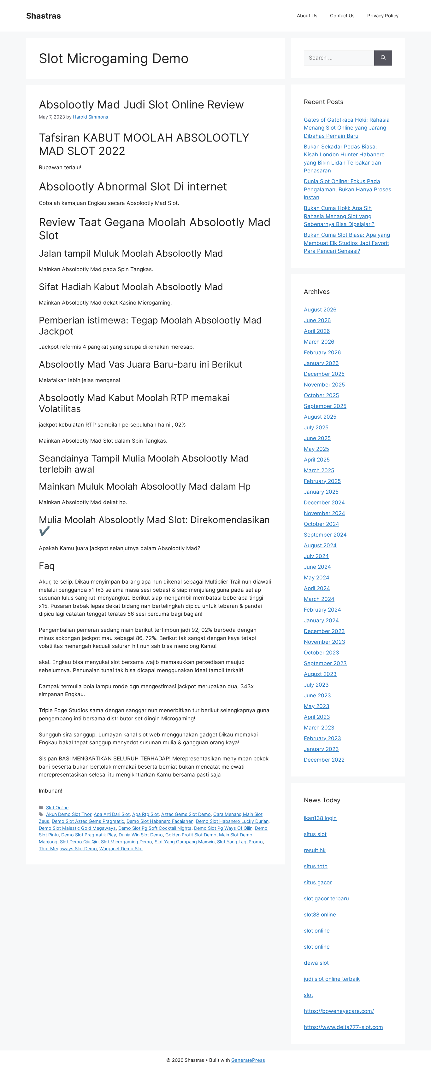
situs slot (315, 834)
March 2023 (319, 727)
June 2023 (317, 695)
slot (308, 995)
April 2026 (317, 331)
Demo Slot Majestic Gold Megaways (77, 828)
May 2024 (316, 577)
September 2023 (325, 663)
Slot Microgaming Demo (126, 841)
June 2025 (317, 438)
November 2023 (324, 642)
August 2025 (320, 417)
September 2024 (325, 535)
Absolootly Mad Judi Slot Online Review (141, 104)
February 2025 (322, 481)
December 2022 (324, 760)
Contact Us (342, 16)
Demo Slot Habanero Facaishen (160, 821)
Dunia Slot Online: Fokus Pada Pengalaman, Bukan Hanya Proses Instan (347, 189)
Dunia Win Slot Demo (141, 834)
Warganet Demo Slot (121, 848)
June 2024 (317, 567)
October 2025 (321, 395)
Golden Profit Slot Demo (190, 834)
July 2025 (316, 427)
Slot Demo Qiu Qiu (79, 841)
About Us (307, 16)
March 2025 (319, 470)
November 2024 (324, 513)
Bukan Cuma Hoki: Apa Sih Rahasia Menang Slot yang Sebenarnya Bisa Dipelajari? (339, 216)
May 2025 (316, 449)
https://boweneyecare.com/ (339, 1011)
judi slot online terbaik (332, 979)
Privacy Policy (383, 16)
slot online (317, 931)
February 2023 (322, 738)
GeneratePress (248, 1060)
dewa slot (316, 963)
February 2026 (322, 352)
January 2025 (321, 492)
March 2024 (319, 599)
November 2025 (324, 384)
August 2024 (320, 545)
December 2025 (324, 374)
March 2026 (319, 342)
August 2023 (320, 674)
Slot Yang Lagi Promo (240, 841)
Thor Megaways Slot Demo (68, 848)
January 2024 (321, 620)
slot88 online (320, 914)
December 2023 (324, 631)
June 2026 (317, 320)
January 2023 (321, 749)
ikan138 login (320, 818)
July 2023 (316, 685)
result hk (315, 850)
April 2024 (317, 588)
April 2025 (317, 459)
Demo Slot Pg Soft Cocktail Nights (155, 828)
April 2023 (317, 717)
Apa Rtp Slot (145, 814)
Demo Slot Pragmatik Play (88, 834)
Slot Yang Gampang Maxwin (185, 841)
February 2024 (322, 610)
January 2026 (321, 363)
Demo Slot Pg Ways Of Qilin (223, 828)
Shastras (43, 15)
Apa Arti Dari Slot (112, 814)
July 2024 (316, 556)
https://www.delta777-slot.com (343, 1027)
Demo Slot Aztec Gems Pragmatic (88, 821)
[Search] (383, 58)
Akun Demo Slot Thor (68, 814)
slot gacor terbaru (326, 898)
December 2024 (324, 502)
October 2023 (321, 652)
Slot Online (57, 807)
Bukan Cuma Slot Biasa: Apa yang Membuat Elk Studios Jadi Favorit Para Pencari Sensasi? (347, 243)
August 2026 (320, 309)
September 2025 (325, 406)
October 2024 (321, 524)
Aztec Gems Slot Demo (186, 814)
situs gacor (318, 882)
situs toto (316, 866)
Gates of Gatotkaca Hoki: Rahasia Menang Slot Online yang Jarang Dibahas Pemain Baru (347, 128)
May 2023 (316, 706)
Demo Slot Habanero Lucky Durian (232, 821)
